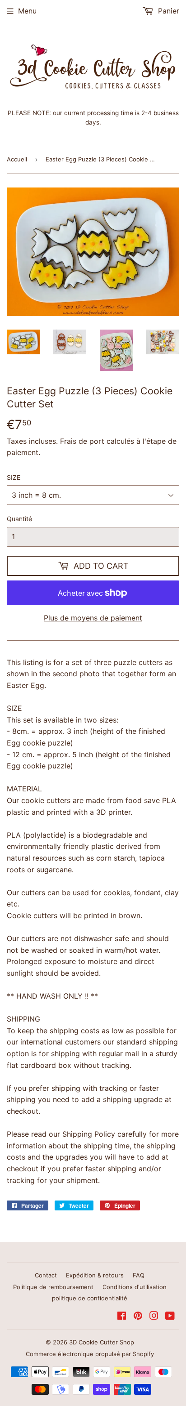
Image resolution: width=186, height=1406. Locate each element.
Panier (167, 10)
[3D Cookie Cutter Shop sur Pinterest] (138, 1316)
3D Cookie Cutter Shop (101, 1342)
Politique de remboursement (53, 1286)
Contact (46, 1275)
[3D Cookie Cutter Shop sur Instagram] (153, 1316)
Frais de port (82, 441)
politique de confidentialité (89, 1298)
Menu (27, 10)
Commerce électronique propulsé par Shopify (90, 1353)
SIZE (13, 477)
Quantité (19, 518)
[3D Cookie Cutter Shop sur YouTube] (170, 1316)
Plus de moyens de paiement (93, 617)
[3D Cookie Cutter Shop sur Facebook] (121, 1316)
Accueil (17, 159)
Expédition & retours (95, 1275)
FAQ (138, 1275)
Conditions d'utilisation (134, 1286)
